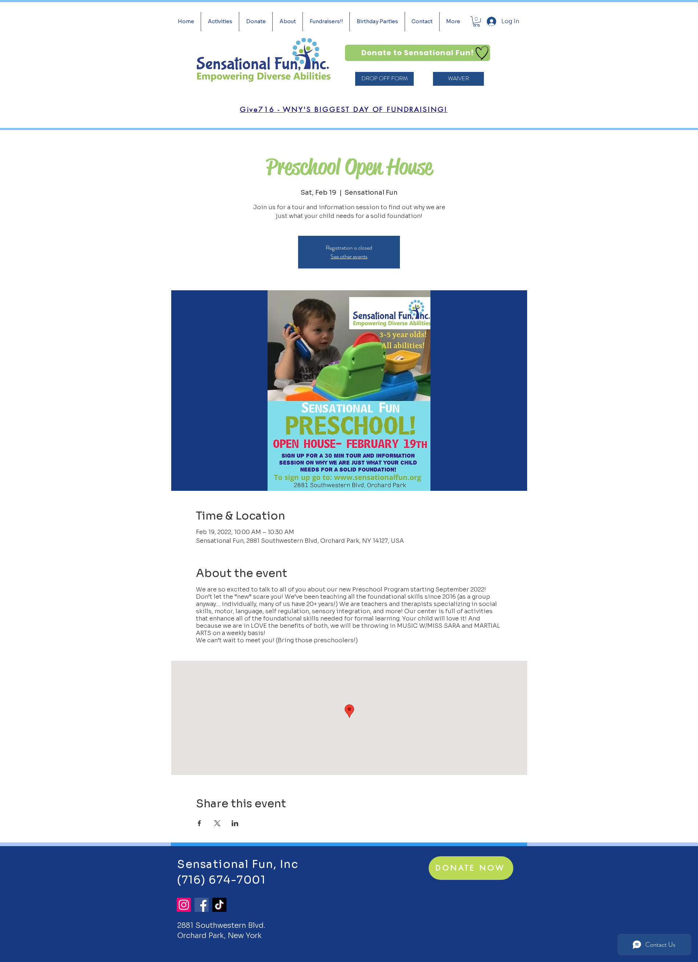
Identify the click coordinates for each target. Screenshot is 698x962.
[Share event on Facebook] (199, 823)
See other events (349, 256)
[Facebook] (201, 905)
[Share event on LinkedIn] (235, 823)
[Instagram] (184, 905)
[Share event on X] (217, 823)
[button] (476, 21)
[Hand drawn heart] (482, 53)
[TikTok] (219, 905)
